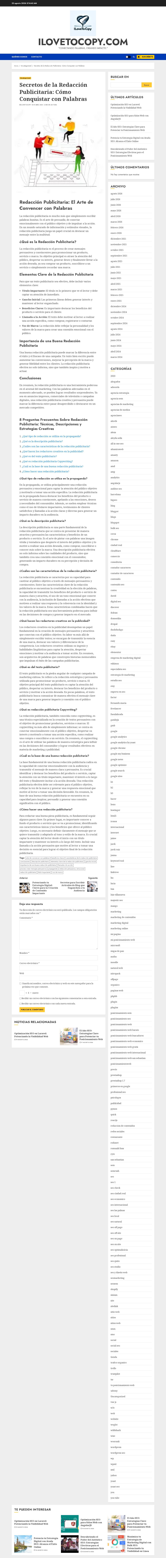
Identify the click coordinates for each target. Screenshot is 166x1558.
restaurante (116, 1137)
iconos (114, 821)
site (112, 1300)
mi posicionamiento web (123, 939)
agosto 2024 (116, 329)
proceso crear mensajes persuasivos (33, 869)
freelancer (116, 708)
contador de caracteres (122, 573)
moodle (114, 962)
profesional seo (118, 1092)
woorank (115, 1441)
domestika (116, 618)
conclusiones (25, 861)
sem (113, 1165)
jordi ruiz (115, 849)
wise (113, 1435)
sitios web (115, 1323)
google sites (116, 776)
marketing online (119, 928)
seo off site (116, 1233)
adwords (115, 387)
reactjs (114, 1120)
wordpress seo (118, 1452)
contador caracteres (121, 567)
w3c (113, 1407)
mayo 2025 (116, 278)
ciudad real (116, 545)
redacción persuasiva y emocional (72, 869)
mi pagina (116, 934)
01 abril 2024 (38, 105)
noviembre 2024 (119, 312)
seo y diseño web (119, 1272)
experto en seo (118, 691)
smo (113, 1334)
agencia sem (117, 398)
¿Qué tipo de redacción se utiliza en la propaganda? (51, 436)
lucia (113, 883)
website (114, 1419)
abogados (115, 381)
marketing (116, 911)
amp (113, 471)
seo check (115, 1187)
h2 (112, 787)
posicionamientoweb (121, 1063)
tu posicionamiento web (122, 1385)
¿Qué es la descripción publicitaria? (42, 441)
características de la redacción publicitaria (81, 858)
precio (114, 1069)
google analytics (119, 736)
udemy (114, 1390)
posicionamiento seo (121, 1018)
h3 (112, 793)
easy (113, 641)
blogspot (115, 522)
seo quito (115, 1261)
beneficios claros (58, 858)
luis (112, 889)
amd (113, 466)
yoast (113, 1481)
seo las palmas (118, 1210)
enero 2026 (116, 233)
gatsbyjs (115, 719)
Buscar (146, 85)
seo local (115, 1216)
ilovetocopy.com (83, 42)
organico (115, 984)
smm (113, 1328)
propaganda (52, 869)
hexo (113, 804)
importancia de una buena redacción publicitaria (38, 865)
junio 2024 (116, 340)
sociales (114, 1351)
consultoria (116, 562)
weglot (114, 1424)
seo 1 (113, 1182)
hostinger (115, 810)
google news (117, 759)
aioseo (114, 426)
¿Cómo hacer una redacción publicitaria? (45, 471)
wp (112, 1458)
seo (112, 1176)
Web (21, 973)
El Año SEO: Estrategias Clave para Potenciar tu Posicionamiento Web (91, 1035)
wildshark (116, 1430)
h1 (112, 781)
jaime (113, 838)
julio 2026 (115, 199)
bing (113, 505)
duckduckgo (117, 629)
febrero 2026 (117, 227)
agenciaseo (116, 415)
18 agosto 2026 (88, 1529)
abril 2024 (116, 351)
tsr (112, 1379)
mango (114, 906)
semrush (115, 1171)
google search (118, 770)
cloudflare (116, 550)
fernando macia (118, 703)
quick (113, 1114)
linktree (115, 872)
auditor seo (116, 488)
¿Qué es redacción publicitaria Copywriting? (47, 461)
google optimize (119, 765)
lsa (112, 877)
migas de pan (117, 951)
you (112, 1492)
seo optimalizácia (119, 1249)
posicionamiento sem (121, 1013)
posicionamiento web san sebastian (128, 1058)
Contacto (36, 56)
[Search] (133, 56)
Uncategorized (25, 78)
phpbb (114, 996)
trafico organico (119, 1362)
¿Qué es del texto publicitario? (39, 456)
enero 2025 (116, 300)
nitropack (115, 973)
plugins (114, 1007)
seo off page (116, 1227)
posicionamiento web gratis (124, 1046)
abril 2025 (116, 283)
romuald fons (117, 1148)
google (114, 731)
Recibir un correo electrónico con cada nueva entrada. (48, 1003)
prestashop (116, 1075)
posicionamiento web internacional (128, 1052)
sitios (113, 1317)
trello (113, 1368)
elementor (116, 652)
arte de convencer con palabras (37, 858)
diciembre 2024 (118, 306)
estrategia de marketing (123, 674)
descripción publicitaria (40, 861)
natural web (117, 968)
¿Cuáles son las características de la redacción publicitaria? (56, 446)
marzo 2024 (116, 357)
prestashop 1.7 (118, 1080)
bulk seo (115, 528)
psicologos (116, 1097)
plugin (114, 1001)
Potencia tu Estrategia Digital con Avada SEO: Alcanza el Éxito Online (46, 1542)
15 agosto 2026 (88, 1552)
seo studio (115, 1266)
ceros (113, 533)
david (113, 595)
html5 (113, 815)
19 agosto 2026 (22, 1040)
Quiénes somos (19, 56)
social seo (115, 1345)
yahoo (114, 1475)
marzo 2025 (116, 289)
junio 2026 (116, 204)
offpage (114, 979)
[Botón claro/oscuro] (128, 57)
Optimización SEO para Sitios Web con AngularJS (91, 1522)
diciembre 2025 (118, 238)
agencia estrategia (120, 392)
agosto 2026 (116, 193)
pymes (114, 1108)
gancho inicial (90, 861)
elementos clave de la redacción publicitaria (67, 861)
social (113, 1340)
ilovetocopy (26, 105)
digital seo (116, 601)
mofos (114, 956)
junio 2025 (116, 272)
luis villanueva (118, 894)
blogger (115, 511)
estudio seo (116, 680)
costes (114, 590)
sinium (114, 1295)
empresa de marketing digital (125, 657)
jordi (113, 844)
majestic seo (117, 900)
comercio (115, 556)
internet (115, 832)
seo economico (118, 1199)
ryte (113, 1154)
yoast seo (115, 1486)
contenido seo (117, 584)
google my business (120, 753)
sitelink (114, 1306)
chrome (114, 539)
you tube (115, 1497)
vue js (113, 1402)
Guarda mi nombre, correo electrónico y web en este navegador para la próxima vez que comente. (57, 985)
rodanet (115, 1142)
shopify (114, 1289)
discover (115, 607)
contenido (115, 579)
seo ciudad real (118, 1193)
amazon (114, 460)
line (112, 866)
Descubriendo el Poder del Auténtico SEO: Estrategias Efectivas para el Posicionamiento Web (129, 152)
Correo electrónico (29, 963)
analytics (115, 477)
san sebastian (117, 1159)
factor (114, 697)
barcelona (116, 494)
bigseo (114, 500)
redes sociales (117, 1131)
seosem (114, 1283)
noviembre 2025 (119, 244)
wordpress (116, 1447)
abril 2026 (116, 216)
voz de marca (57, 872)
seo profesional (118, 1255)
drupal (114, 624)
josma (113, 855)
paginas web (117, 990)
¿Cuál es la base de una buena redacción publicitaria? (52, 466)
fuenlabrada (117, 714)
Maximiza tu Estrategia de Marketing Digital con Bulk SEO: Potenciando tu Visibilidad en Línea (139, 1544)
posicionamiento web (121, 1024)
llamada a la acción (65, 865)
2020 (113, 376)
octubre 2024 (117, 317)
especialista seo (118, 669)
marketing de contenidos (123, 917)
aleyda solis (116, 438)
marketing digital (119, 922)
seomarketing (118, 1278)
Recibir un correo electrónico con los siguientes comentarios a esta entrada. (59, 998)
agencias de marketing (122, 404)
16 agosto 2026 (41, 1550)
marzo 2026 (116, 221)
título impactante (44, 872)
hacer (113, 798)
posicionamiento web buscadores (127, 1035)
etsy (113, 686)
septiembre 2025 (119, 255)
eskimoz (115, 663)
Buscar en (120, 76)
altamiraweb (117, 449)
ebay (113, 646)
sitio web (115, 1311)
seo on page (116, 1238)
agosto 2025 (116, 261)
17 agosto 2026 (87, 1042)
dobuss (114, 612)
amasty (114, 455)
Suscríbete (147, 56)
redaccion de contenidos (123, 1125)
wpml (113, 1464)
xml (112, 1469)
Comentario (26, 917)
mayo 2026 (116, 210)
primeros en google (120, 1086)
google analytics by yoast (123, 742)
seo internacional (119, 1204)
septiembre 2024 (119, 323)
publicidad (116, 1103)
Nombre (24, 953)
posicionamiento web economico (127, 1041)
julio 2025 (115, 267)
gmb (113, 725)
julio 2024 (115, 334)
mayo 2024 (116, 345)
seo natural (116, 1221)
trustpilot (115, 1373)
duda (113, 635)
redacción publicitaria (28, 872)
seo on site (116, 1244)
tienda (114, 1357)
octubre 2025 (117, 250)
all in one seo (117, 443)
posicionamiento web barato (125, 1030)
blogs (113, 516)
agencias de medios (120, 409)
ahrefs (114, 421)
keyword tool (117, 860)
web (113, 1413)
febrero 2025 (117, 295)
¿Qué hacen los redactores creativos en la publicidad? (53, 451)
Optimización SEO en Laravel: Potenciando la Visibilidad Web (31, 1035)
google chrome (118, 748)
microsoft (115, 945)
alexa (113, 432)
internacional (117, 827)
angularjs (115, 483)
